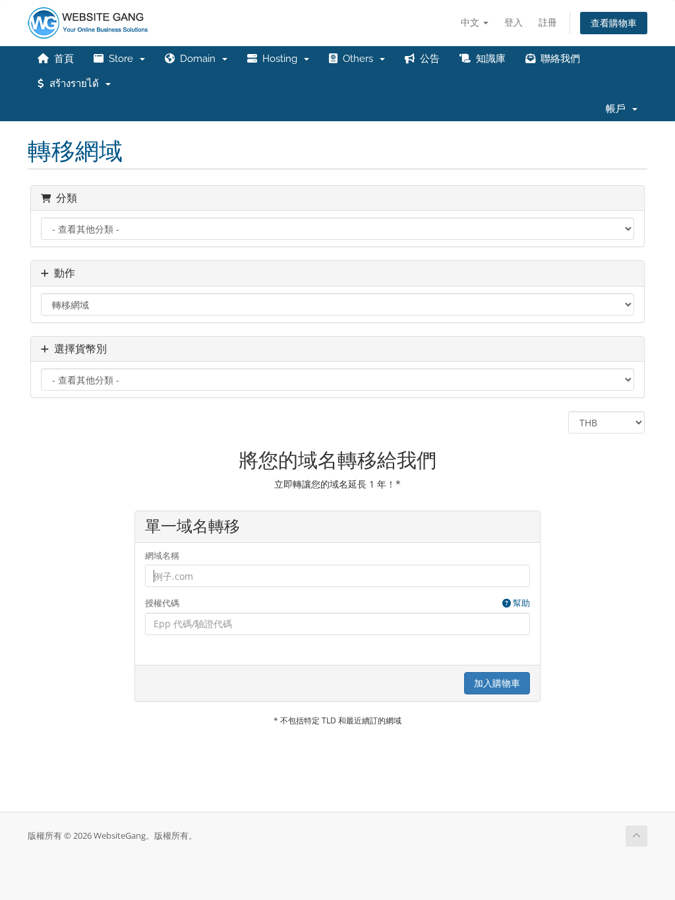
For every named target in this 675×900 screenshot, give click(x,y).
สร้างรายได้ (74, 84)
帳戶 (618, 109)
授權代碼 (338, 603)
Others (358, 59)
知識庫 (488, 59)
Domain (198, 59)
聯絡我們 (557, 59)
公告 (427, 59)
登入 (513, 22)
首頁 (61, 59)
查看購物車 (614, 22)
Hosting (280, 59)
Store (120, 59)
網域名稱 (162, 555)
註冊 (548, 22)
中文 (471, 22)
